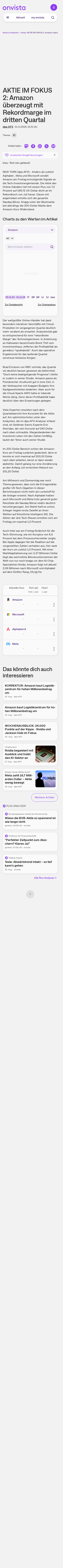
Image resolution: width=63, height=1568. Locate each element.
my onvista (37, 17)
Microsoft (18, 614)
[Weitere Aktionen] (54, 604)
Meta (15, 644)
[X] (47, 146)
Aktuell (20, 17)
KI (14, 135)
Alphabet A (19, 629)
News (23, 32)
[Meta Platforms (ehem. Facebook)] (9, 644)
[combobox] (30, 247)
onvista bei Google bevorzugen (26, 155)
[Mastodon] (26, 146)
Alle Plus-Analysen (44, 877)
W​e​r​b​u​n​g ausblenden (42, 57)
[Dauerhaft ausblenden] (54, 155)
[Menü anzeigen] (7, 17)
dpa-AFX (8, 126)
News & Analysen (11, 32)
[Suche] (52, 17)
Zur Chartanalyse (47, 304)
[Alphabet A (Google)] (9, 629)
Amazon (17, 599)
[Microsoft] (9, 614)
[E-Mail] (53, 146)
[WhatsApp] (40, 146)
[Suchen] (52, 247)
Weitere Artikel (44, 797)
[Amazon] (9, 599)
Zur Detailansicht (14, 304)
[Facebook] (33, 146)
